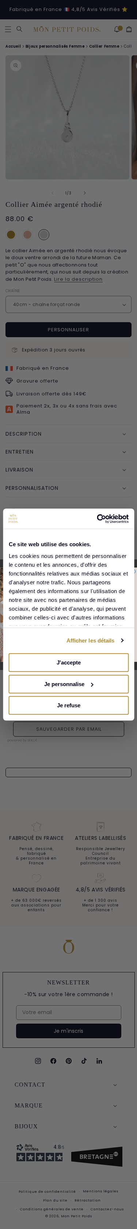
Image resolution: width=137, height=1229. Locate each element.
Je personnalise (64, 684)
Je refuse (68, 705)
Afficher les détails (90, 640)
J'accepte (69, 662)
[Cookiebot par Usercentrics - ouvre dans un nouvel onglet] (97, 519)
